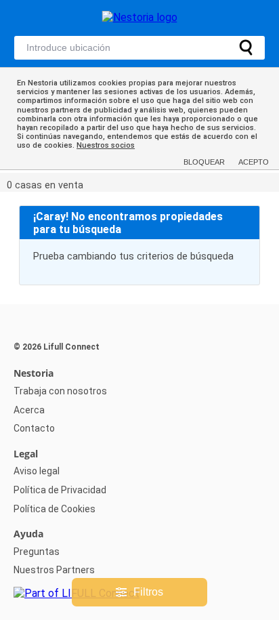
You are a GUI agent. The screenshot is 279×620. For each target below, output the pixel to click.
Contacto (34, 428)
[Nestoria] (139, 17)
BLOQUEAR (204, 162)
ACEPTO (253, 162)
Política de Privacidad (60, 489)
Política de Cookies (54, 508)
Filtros (148, 592)
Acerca (29, 410)
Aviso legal (37, 471)
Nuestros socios (106, 145)
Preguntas (37, 551)
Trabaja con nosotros (60, 391)
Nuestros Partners (54, 569)
